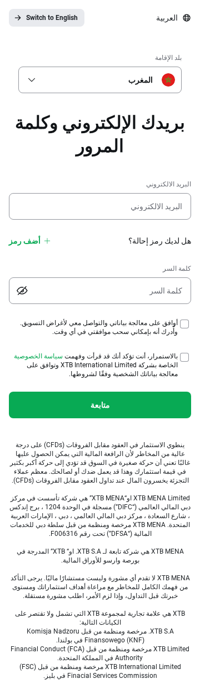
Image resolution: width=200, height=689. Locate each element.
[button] (32, 80)
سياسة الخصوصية (38, 356)
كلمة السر (177, 268)
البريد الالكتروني (168, 184)
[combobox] (102, 79)
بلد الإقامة (168, 58)
